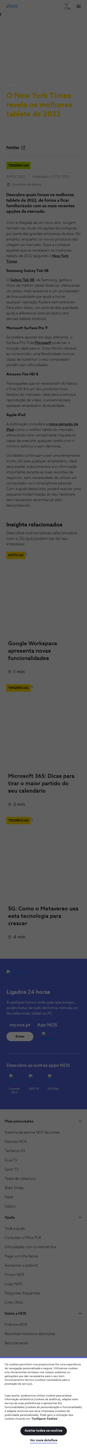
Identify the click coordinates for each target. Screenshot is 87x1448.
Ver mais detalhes (43, 1440)
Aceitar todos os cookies (43, 1430)
